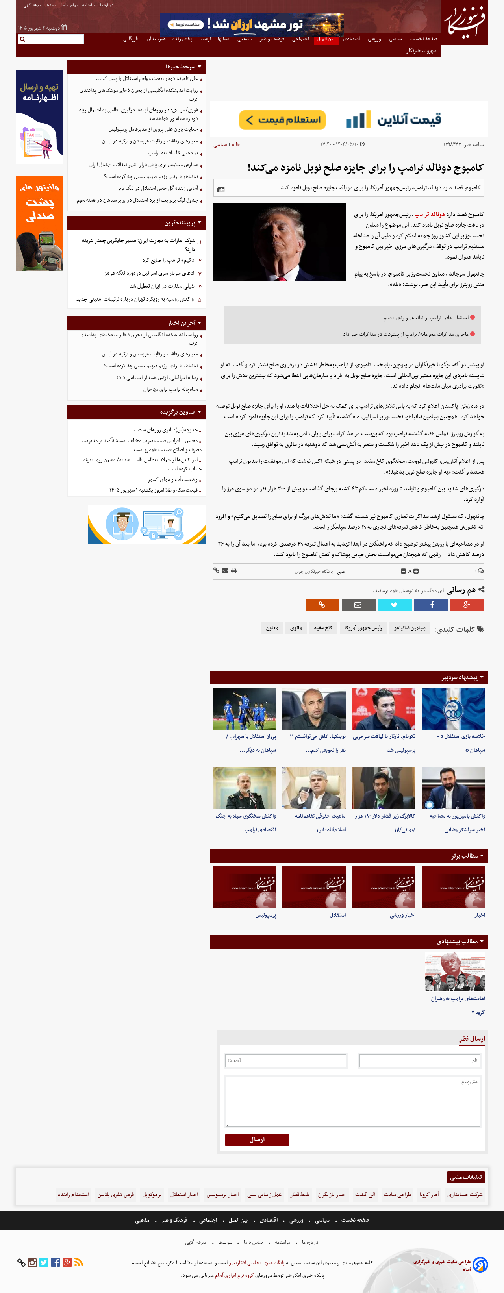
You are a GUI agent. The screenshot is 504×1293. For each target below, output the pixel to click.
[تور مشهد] (252, 35)
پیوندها (51, 5)
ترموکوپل (152, 1195)
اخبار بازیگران (332, 1195)
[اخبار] (453, 887)
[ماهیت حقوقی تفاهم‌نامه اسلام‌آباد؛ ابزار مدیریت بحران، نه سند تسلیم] (314, 788)
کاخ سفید (323, 628)
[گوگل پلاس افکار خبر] (67, 1263)
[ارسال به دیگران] (224, 571)
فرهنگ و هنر (174, 1220)
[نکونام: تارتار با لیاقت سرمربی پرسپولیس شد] (383, 709)
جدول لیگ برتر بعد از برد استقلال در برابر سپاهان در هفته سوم (137, 200)
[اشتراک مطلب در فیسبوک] (431, 605)
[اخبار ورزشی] (383, 887)
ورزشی (296, 1220)
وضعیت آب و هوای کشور (173, 479)
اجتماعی (208, 1220)
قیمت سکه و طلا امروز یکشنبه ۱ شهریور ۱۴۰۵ (153, 490)
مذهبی (143, 1220)
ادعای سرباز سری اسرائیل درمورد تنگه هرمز (149, 273)
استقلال (338, 915)
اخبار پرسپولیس (223, 1195)
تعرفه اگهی (33, 5)
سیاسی (220, 144)
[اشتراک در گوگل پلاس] (467, 605)
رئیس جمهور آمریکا (363, 628)
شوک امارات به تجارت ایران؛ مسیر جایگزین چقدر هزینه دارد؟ (138, 245)
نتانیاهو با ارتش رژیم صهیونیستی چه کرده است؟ (151, 176)
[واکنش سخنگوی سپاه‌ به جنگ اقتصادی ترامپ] (244, 788)
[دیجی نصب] (39, 270)
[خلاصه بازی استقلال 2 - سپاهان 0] (453, 709)
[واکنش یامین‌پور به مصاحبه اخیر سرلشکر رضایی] (453, 788)
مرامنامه (89, 5)
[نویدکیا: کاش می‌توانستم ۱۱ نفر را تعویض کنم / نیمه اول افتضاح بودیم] (314, 709)
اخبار (479, 915)
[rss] (78, 1263)
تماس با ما (69, 5)
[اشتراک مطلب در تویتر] (395, 605)
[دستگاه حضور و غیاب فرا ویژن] (147, 543)
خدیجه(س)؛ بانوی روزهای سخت (166, 430)
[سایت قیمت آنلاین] (349, 119)
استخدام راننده (73, 1195)
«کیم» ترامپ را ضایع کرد (168, 260)
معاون (272, 628)
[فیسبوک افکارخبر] (55, 1263)
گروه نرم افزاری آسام (234, 1275)
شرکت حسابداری (465, 1195)
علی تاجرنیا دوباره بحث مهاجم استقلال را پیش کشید (147, 78)
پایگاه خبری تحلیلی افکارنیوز (256, 1262)
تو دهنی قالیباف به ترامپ (173, 152)
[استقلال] (314, 887)
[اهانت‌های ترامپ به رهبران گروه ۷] (455, 972)
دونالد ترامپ (430, 214)
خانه (236, 144)
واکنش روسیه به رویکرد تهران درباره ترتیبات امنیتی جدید (135, 299)
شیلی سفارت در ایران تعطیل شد (162, 286)
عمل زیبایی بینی (264, 1195)
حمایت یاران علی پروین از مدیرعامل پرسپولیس (153, 129)
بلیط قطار (299, 1195)
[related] (220, 190)
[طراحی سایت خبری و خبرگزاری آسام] (480, 1266)
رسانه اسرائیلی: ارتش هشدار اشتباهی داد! (157, 377)
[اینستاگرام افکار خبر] (32, 1263)
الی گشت (365, 1195)
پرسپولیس (266, 915)
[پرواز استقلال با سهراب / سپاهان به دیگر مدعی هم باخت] (244, 709)
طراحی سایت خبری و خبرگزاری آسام (442, 1266)
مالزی (296, 628)
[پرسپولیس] (244, 887)
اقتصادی (269, 1220)
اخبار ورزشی (402, 915)
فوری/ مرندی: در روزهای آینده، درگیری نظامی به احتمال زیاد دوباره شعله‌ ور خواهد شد (138, 114)
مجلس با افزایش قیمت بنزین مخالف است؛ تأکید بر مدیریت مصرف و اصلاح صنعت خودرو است (142, 445)
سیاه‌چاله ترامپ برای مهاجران (170, 389)
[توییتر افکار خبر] (43, 1263)
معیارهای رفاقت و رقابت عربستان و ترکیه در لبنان (150, 141)
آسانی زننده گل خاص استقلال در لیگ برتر (157, 188)
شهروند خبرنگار (421, 50)
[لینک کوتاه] (216, 571)
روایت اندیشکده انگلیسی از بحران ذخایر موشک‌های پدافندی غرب (139, 95)
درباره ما (107, 5)
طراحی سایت (397, 1195)
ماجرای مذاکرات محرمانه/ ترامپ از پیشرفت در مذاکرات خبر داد (406, 334)
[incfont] (416, 571)
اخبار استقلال (184, 1195)
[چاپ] (233, 571)
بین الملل (238, 1220)
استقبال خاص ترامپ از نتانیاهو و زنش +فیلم (426, 317)
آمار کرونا (429, 1195)
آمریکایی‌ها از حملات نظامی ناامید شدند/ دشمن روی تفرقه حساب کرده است (142, 464)
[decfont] (403, 571)
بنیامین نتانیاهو (410, 628)
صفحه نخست (354, 1220)
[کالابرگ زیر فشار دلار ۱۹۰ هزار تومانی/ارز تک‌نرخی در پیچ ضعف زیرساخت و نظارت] (383, 788)
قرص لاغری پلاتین (116, 1195)
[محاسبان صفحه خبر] (39, 163)
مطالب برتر (464, 856)
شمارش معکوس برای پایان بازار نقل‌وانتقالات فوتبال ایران (143, 164)
